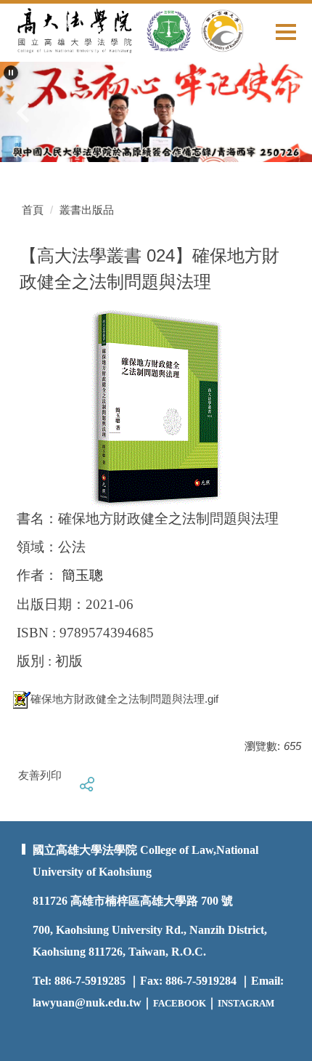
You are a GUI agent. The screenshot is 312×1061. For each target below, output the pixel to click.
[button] (11, 72)
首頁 (33, 209)
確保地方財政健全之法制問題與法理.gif (124, 699)
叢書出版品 (86, 209)
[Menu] (286, 31)
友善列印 (40, 775)
